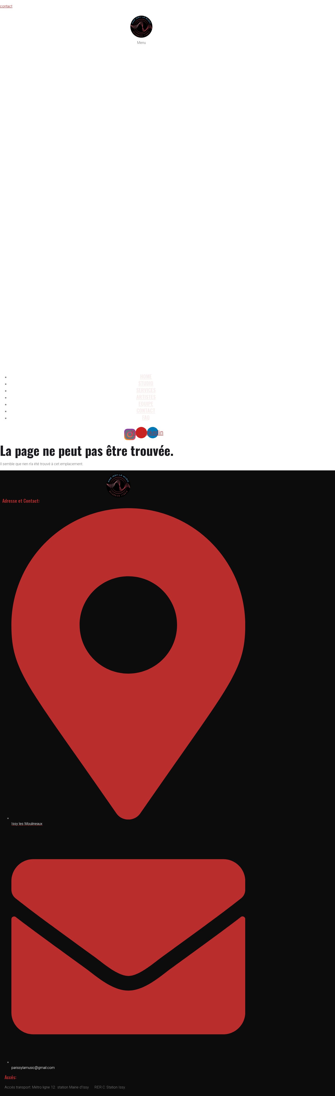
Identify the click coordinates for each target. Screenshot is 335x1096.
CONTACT (146, 410)
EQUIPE (146, 403)
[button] (141, 205)
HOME (146, 376)
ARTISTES (146, 396)
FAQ (146, 417)
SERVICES (146, 389)
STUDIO (145, 383)
